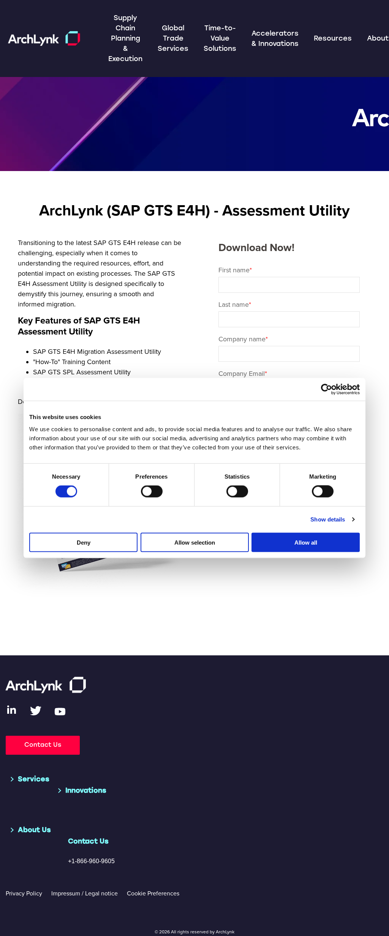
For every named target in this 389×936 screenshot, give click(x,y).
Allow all (305, 542)
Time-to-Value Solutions (220, 38)
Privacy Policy (24, 893)
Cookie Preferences (153, 893)
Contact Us (42, 744)
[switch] (152, 491)
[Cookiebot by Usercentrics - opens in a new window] (326, 389)
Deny (83, 542)
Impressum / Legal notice (84, 893)
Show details (327, 519)
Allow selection (194, 542)
